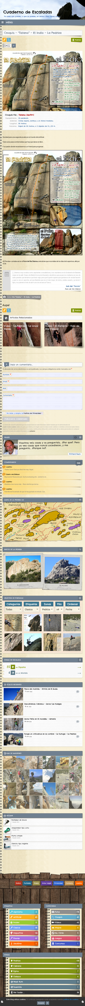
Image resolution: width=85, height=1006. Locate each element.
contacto (32, 431)
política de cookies (70, 999)
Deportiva (25, 933)
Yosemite (45, 987)
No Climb (66, 933)
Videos (67, 922)
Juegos (66, 938)
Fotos (67, 912)
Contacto (69, 883)
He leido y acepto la (24, 413)
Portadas (27, 883)
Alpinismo (25, 912)
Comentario (8, 395)
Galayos (45, 976)
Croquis (9, 40)
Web (4, 388)
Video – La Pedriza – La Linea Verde (21, 327)
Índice (18, 883)
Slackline (25, 943)
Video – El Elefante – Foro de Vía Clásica (62, 327)
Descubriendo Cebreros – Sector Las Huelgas (43, 704)
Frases (36, 883)
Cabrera (46, 966)
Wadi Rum (45, 982)
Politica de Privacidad (32, 413)
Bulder (25, 922)
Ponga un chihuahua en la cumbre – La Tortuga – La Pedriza (50, 734)
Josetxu (79, 883)
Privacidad (58, 883)
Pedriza (78, 40)
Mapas (66, 927)
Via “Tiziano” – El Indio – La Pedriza (23, 297)
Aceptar (41, 1003)
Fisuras (25, 938)
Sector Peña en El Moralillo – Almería (40, 719)
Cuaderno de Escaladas (27, 12)
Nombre (7, 374)
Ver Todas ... (46, 992)
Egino (45, 971)
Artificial (5, 40)
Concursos (66, 943)
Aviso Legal (46, 883)
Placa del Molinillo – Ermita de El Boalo (41, 689)
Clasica (25, 927)
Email (6, 381)
